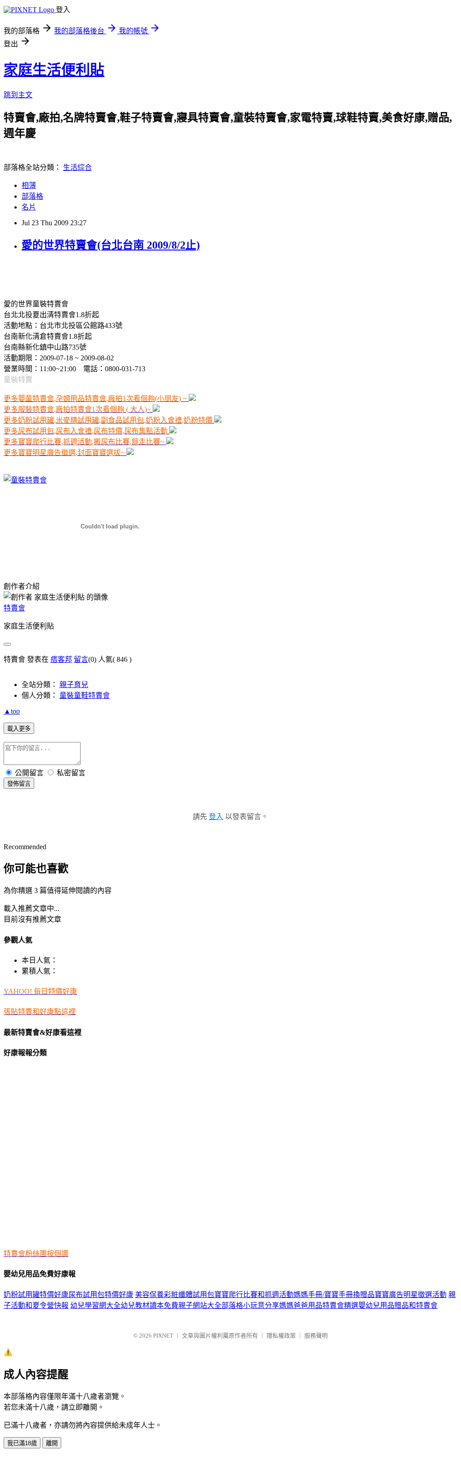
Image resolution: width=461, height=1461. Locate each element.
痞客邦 (61, 659)
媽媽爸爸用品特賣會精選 (318, 1305)
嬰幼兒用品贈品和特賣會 (398, 1305)
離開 (52, 1443)
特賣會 (14, 608)
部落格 (32, 196)
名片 (29, 207)
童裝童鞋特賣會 (84, 695)
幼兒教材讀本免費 (149, 1305)
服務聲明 (316, 1335)
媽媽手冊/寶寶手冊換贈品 (334, 1294)
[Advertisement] (109, 274)
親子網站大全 (199, 1305)
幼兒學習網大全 (95, 1305)
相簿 (29, 185)
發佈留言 (19, 783)
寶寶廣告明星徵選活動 (411, 1294)
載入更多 (19, 728)
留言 (81, 659)
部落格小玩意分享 (250, 1305)
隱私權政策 (281, 1335)
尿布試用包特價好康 (100, 1294)
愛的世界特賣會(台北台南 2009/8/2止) (111, 245)
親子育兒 (73, 684)
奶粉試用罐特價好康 (36, 1294)
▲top (12, 711)
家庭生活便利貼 (54, 70)
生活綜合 (77, 167)
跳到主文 (18, 95)
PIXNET (163, 1335)
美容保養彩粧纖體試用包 (174, 1294)
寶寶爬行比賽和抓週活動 (254, 1294)
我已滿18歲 (22, 1443)
